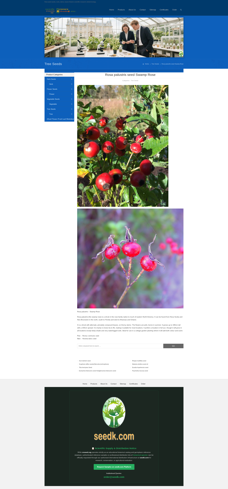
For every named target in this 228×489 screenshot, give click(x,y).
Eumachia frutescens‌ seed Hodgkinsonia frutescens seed (97, 371)
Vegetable (53, 104)
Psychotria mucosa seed (140, 371)
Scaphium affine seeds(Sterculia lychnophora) (94, 364)
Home (111, 10)
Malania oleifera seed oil (140, 364)
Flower (51, 94)
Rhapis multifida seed (139, 361)
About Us (132, 10)
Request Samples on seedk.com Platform (114, 467)
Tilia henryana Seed (85, 367)
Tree (51, 114)
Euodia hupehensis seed (140, 367)
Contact (143, 10)
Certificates (164, 10)
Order (174, 10)
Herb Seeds (51, 79)
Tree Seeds (53, 64)
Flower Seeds (52, 89)
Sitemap (153, 10)
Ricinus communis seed (90, 336)
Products (121, 10)
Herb (51, 84)
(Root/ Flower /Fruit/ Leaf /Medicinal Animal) (59, 120)
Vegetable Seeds (53, 99)
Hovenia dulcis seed (89, 339)
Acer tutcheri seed (85, 361)
